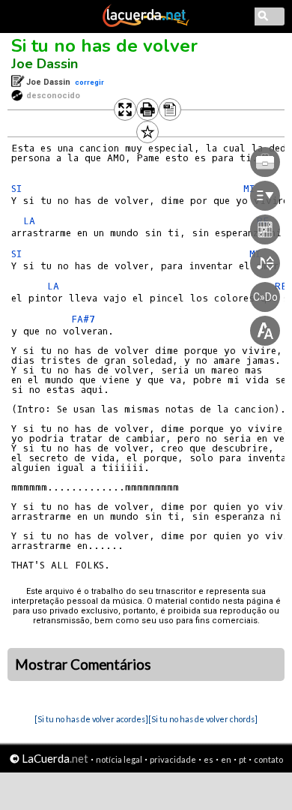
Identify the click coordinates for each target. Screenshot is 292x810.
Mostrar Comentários (83, 664)
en (226, 759)
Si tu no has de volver (104, 46)
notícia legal (119, 759)
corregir (89, 82)
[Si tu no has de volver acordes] (91, 719)
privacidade (173, 759)
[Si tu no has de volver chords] (203, 719)
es (208, 759)
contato (268, 759)
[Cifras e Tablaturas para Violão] (146, 24)
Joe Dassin (44, 64)
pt (242, 759)
